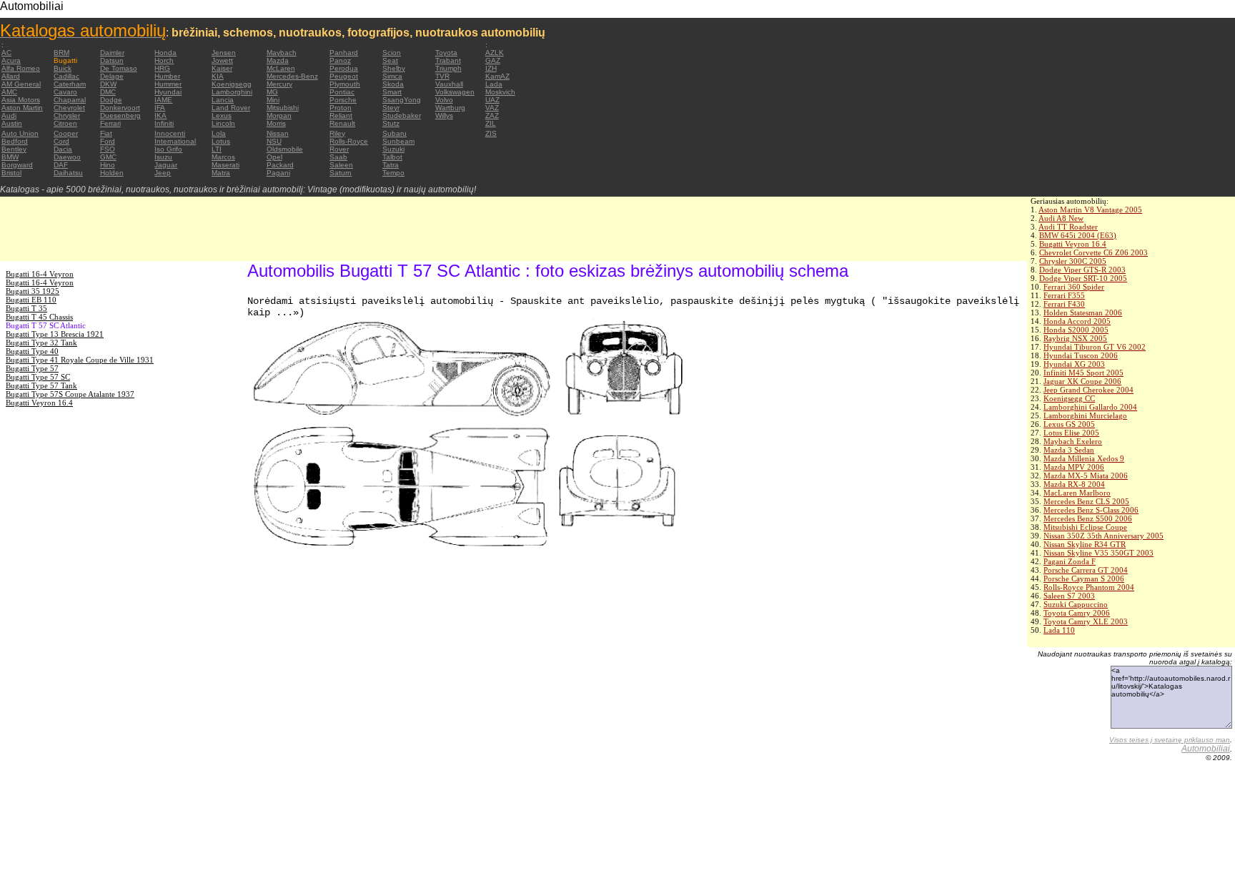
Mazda (278, 60)
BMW (10, 157)
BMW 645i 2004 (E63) (1077, 235)
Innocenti (169, 133)
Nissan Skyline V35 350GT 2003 (1098, 552)
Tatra (390, 165)
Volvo (444, 100)
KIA (218, 76)
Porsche (343, 100)
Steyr (391, 108)
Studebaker (401, 115)
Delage (112, 76)
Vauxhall (449, 84)
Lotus (221, 141)
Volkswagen (455, 92)
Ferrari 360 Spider (1073, 286)
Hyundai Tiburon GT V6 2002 (1094, 347)
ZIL (490, 123)
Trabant (448, 60)
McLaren (281, 68)
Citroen (65, 123)
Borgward (17, 165)
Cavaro (65, 92)
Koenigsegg (232, 84)
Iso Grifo (168, 149)
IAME (163, 100)
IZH (491, 68)
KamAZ (497, 76)
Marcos (223, 157)
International (175, 141)
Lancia (223, 100)
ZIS (491, 133)
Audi (8, 115)
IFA (159, 108)
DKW (108, 84)
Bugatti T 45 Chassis (39, 316)
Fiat (106, 133)
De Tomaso (118, 68)
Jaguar (165, 165)
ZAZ (492, 115)
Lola (219, 133)
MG (272, 92)
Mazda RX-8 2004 (1074, 484)
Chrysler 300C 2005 (1072, 261)
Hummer (168, 84)
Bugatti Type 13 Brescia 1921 (55, 334)
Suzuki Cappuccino (1075, 604)
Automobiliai (1205, 749)
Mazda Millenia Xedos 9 (1083, 458)
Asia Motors (20, 100)
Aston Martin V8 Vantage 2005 (1090, 209)
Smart (392, 92)
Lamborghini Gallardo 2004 (1090, 407)
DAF (61, 165)
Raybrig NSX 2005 (1075, 338)
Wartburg (450, 108)
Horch (164, 60)
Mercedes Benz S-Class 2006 (1091, 510)
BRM (61, 52)
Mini (273, 100)
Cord (61, 141)
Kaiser (222, 68)
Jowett (222, 60)
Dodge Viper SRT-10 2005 (1083, 278)
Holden (112, 173)
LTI (217, 149)
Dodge (111, 100)
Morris (276, 123)
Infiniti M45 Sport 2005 (1083, 372)
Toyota (446, 52)
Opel (274, 157)
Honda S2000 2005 (1075, 329)
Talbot (392, 157)
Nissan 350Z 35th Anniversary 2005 (1103, 535)
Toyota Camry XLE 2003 (1085, 621)
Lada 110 (1059, 630)
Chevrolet (69, 108)
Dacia (63, 149)
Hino (107, 165)
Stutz (391, 123)
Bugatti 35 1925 (32, 291)
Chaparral (70, 100)
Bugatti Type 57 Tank (41, 385)
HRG (162, 68)
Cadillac (66, 76)
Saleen (341, 165)
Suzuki (393, 149)
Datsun (112, 60)
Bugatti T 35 (26, 308)
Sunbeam (398, 141)
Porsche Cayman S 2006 (1083, 578)
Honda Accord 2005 (1077, 321)
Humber (167, 76)
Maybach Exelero (1072, 441)
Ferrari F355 (1064, 295)
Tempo (393, 173)
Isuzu (163, 157)
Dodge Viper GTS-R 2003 (1082, 269)
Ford (107, 141)
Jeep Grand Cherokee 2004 (1088, 389)
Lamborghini (232, 92)
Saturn (340, 173)
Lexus (222, 115)
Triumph (448, 68)
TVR (442, 76)
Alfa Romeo (20, 68)
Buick (62, 68)
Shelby (393, 68)
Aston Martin (22, 108)
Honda (165, 52)
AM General (21, 84)
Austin (11, 123)
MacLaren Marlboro (1077, 492)
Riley (337, 133)
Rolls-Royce (348, 141)
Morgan (279, 115)
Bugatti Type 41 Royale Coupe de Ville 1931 (80, 359)
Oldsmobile (285, 149)
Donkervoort (120, 108)
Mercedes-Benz (292, 76)
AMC (9, 92)
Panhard (343, 52)
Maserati (225, 165)
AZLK (494, 52)
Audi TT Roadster (1068, 226)
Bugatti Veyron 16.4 (1072, 244)
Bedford (14, 141)
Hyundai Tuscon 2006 (1080, 355)
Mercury (279, 84)
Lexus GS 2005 (1069, 424)
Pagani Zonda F (1069, 561)
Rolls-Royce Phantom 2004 (1088, 587)
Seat (390, 60)
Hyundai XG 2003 (1074, 364)
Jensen (224, 52)
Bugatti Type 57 (32, 368)
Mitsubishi (283, 108)
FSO (107, 149)
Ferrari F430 (1064, 304)
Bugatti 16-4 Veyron (40, 274)
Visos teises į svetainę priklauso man (1169, 740)
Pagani (278, 173)
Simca (392, 76)
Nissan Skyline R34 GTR (1084, 544)
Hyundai (168, 92)
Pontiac (341, 92)
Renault (342, 123)
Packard (280, 165)
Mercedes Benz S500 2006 (1087, 518)
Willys (444, 115)
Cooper (66, 133)
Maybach (282, 52)
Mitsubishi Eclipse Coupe (1085, 527)
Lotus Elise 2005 (1071, 432)
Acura (11, 60)
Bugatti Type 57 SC (38, 377)
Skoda (393, 84)
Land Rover (231, 108)
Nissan (278, 133)
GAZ (492, 60)
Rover (339, 149)
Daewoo (67, 157)
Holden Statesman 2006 (1082, 312)
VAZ (492, 108)
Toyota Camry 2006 (1076, 613)
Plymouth (344, 84)
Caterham (70, 84)
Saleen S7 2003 (1069, 595)
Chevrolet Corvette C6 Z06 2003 (1093, 252)
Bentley (13, 149)
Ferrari (110, 123)
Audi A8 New (1060, 218)
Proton (340, 108)
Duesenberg (120, 115)
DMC (108, 92)
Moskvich (500, 92)
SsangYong (401, 100)
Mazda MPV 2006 (1073, 467)
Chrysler (67, 115)
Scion (391, 52)
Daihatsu (68, 173)
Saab (338, 157)
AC (6, 52)
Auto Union (20, 133)
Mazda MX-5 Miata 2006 (1085, 475)
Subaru (394, 133)
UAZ (492, 100)
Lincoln (223, 123)
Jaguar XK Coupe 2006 (1082, 381)
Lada (493, 84)
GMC (108, 157)
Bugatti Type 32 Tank (41, 342)
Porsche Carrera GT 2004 (1085, 570)
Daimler (112, 52)
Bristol (11, 173)
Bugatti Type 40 (32, 351)
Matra (221, 173)
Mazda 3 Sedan (1068, 449)
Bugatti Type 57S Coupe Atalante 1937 (70, 394)
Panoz (340, 60)
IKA (160, 115)
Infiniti (164, 123)
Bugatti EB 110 (31, 299)
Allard (10, 76)
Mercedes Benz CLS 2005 (1086, 501)
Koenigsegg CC (1069, 398)
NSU (274, 141)
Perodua (343, 68)
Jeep (162, 173)
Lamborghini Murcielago (1085, 415)
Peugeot (343, 76)
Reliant (340, 115)
